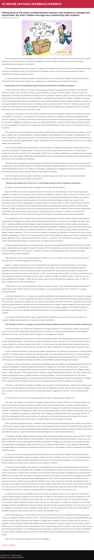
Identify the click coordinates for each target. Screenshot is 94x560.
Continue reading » (9, 545)
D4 (18, 18)
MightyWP (20, 557)
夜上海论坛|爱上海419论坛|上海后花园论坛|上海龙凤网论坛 (32, 4)
